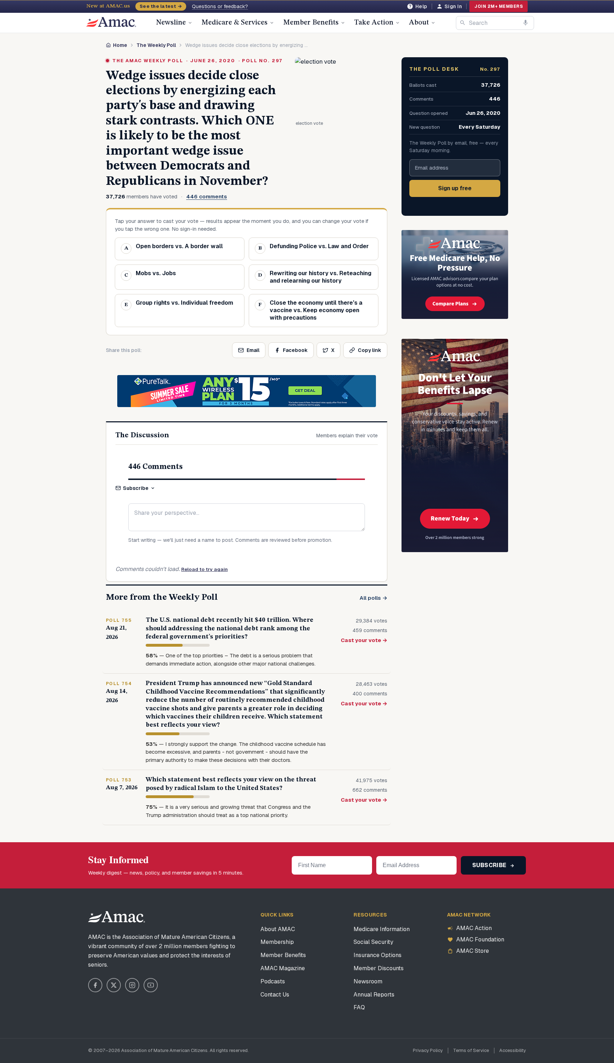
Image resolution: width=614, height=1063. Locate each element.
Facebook (295, 350)
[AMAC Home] (116, 917)
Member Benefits (311, 22)
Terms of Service (471, 1050)
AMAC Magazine (282, 968)
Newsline (171, 22)
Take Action (373, 22)
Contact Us (274, 994)
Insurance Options (378, 955)
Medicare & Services (234, 22)
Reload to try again (204, 569)
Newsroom (368, 981)
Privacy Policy (428, 1050)
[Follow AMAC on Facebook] (95, 985)
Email (253, 350)
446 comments (206, 196)
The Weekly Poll (156, 45)
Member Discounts (379, 968)
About (419, 22)
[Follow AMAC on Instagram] (132, 985)
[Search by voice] (525, 22)
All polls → (373, 597)
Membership (277, 942)
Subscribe (136, 488)
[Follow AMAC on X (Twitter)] (114, 985)
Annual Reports (374, 994)
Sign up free (455, 188)
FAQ (359, 1007)
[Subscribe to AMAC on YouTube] (151, 985)
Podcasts (272, 981)
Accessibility (512, 1050)
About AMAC (277, 929)
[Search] (462, 22)
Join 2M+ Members (498, 6)
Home (120, 45)
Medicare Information (382, 929)
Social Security (373, 942)
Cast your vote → (364, 640)
